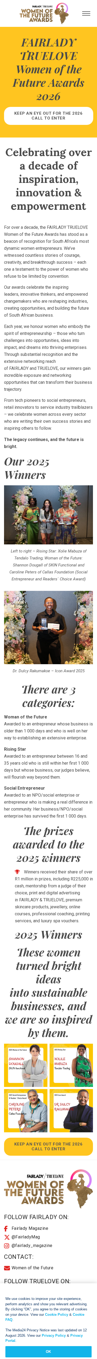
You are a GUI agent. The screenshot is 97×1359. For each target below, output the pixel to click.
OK (48, 1352)
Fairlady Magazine (30, 1228)
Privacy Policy (54, 1335)
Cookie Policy (56, 1315)
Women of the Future (33, 1267)
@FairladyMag (26, 1236)
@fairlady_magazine (32, 1245)
